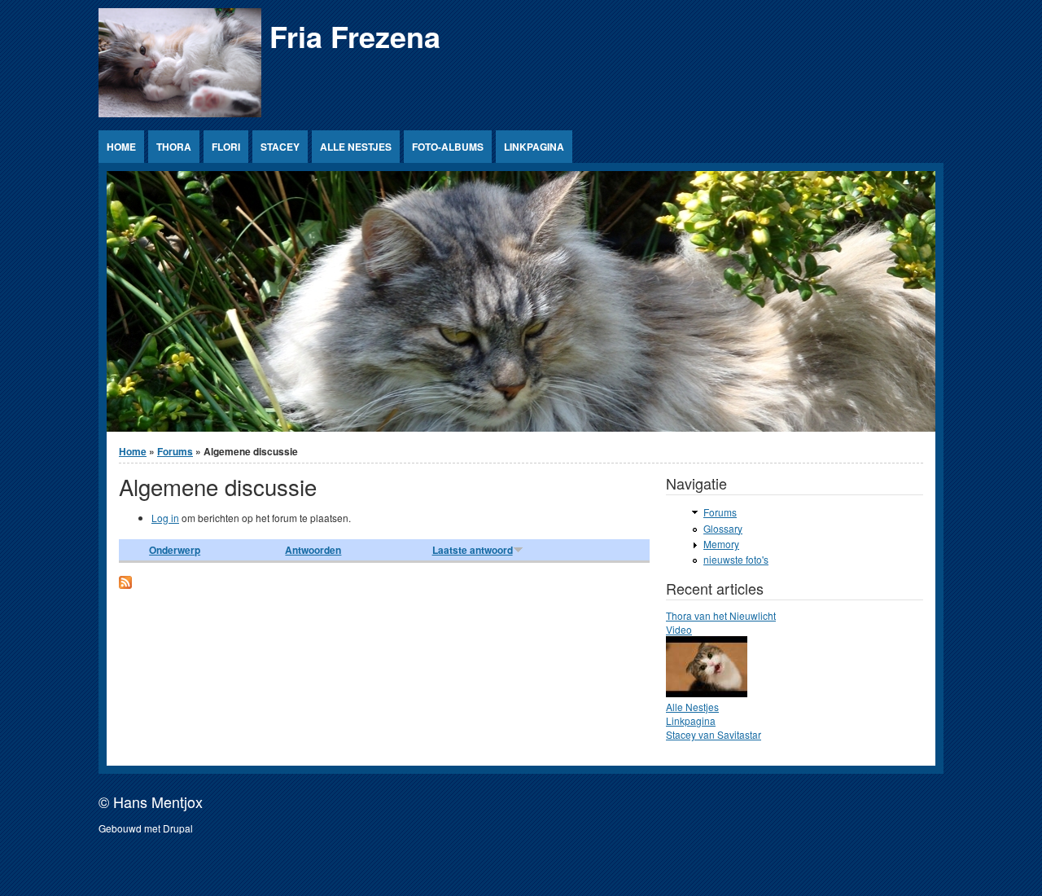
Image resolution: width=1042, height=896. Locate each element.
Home (121, 146)
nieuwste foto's (735, 559)
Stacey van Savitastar (713, 734)
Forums (175, 451)
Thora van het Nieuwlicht (721, 615)
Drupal (178, 828)
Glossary (722, 528)
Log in (165, 518)
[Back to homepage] (180, 113)
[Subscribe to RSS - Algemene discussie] (125, 584)
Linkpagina (534, 146)
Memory (721, 544)
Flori (226, 146)
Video (679, 629)
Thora (173, 146)
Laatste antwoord (472, 549)
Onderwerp (174, 549)
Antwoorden (313, 549)
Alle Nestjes (356, 146)
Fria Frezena (354, 36)
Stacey (280, 146)
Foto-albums (448, 146)
